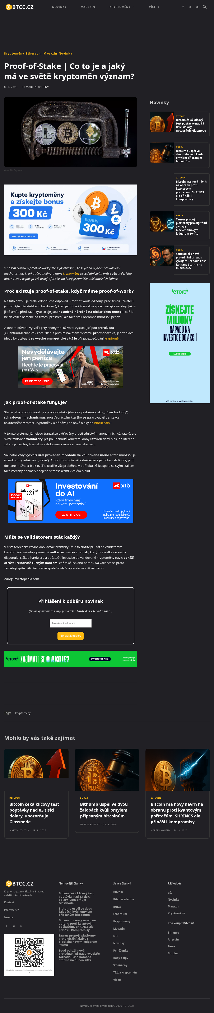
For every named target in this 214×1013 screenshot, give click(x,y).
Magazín (50, 53)
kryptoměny (71, 273)
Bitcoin (181, 116)
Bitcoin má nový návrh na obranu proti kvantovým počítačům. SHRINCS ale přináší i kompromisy (191, 190)
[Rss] (197, 7)
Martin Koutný (37, 87)
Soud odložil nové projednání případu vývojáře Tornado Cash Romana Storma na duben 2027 (191, 261)
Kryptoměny (14, 53)
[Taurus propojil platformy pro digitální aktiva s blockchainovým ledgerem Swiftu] (162, 221)
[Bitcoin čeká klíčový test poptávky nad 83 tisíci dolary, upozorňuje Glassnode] (162, 122)
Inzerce (8, 917)
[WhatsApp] (62, 693)
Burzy (179, 147)
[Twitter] (190, 7)
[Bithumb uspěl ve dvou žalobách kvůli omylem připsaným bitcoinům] (162, 153)
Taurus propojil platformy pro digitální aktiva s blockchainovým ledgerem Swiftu (78, 940)
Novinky (65, 53)
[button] (205, 7)
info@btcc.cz (11, 910)
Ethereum (34, 53)
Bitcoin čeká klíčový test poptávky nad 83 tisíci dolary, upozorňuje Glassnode (191, 125)
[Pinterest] (52, 693)
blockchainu (103, 423)
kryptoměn (112, 338)
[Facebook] (183, 7)
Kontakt (9, 902)
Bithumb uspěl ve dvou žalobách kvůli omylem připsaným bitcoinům (189, 156)
